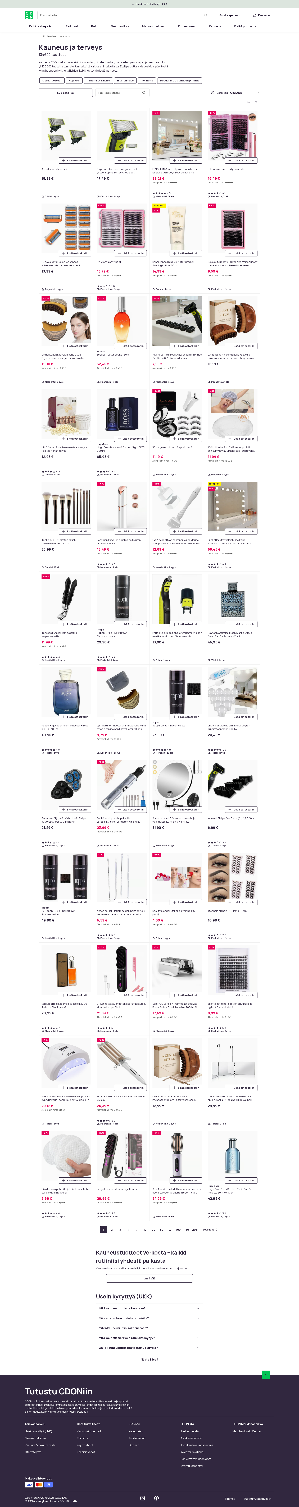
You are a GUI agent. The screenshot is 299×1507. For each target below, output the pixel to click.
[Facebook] (156, 1498)
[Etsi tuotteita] (205, 15)
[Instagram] (142, 1498)
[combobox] (124, 15)
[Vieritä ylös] (266, 1375)
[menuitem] (41, 26)
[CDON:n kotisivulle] (29, 15)
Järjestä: (223, 93)
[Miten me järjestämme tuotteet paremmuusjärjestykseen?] (213, 93)
